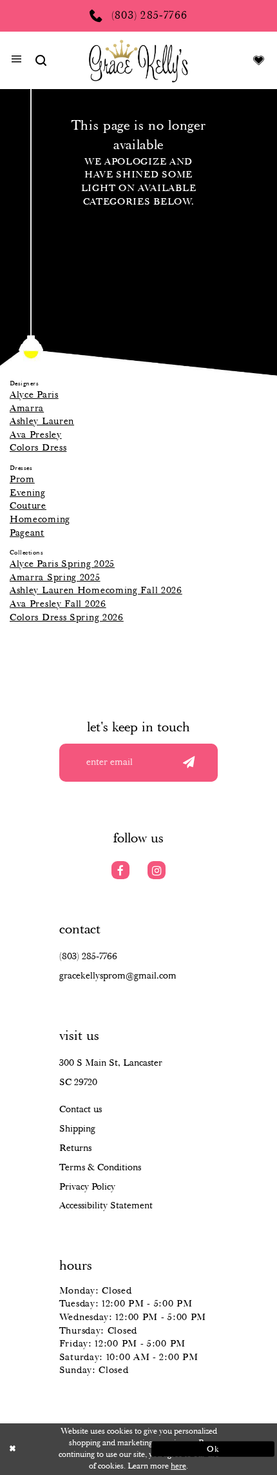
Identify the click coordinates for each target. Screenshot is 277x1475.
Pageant (27, 533)
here (178, 1466)
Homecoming (40, 519)
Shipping (77, 1129)
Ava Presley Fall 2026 (58, 604)
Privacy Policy (87, 1187)
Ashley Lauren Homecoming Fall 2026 (96, 590)
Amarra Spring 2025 (55, 578)
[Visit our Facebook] (120, 870)
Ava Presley (36, 435)
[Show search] (41, 60)
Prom (22, 479)
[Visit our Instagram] (157, 870)
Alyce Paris (34, 395)
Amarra (27, 408)
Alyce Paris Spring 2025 (62, 564)
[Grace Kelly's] (139, 60)
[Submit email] (189, 763)
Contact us (80, 1109)
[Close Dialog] (64, 1449)
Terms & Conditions (100, 1168)
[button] (16, 60)
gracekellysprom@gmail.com (118, 976)
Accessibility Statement (106, 1206)
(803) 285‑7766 (88, 956)
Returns (75, 1148)
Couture (28, 506)
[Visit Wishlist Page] (258, 60)
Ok (213, 1449)
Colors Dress (38, 448)
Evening (28, 493)
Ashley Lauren (42, 421)
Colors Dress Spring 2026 (67, 618)
